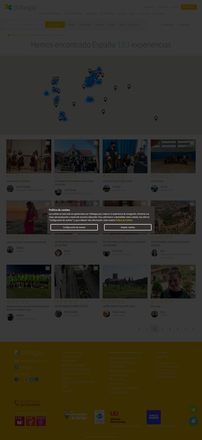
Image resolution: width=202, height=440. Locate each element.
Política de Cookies (124, 220)
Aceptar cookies (128, 227)
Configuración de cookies (74, 227)
